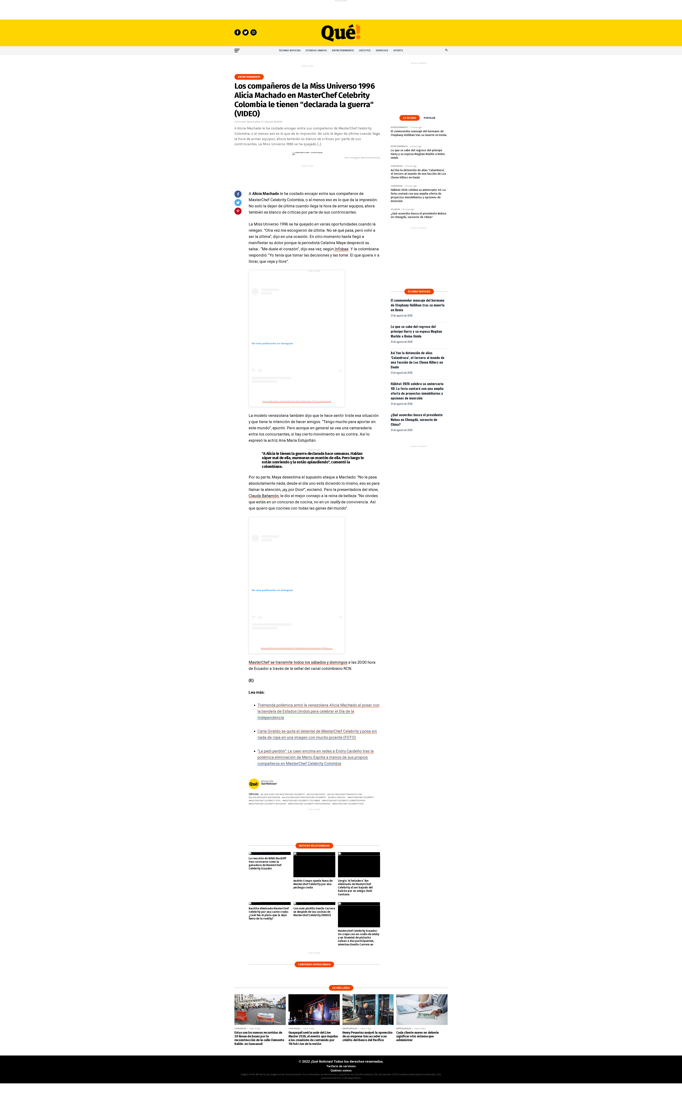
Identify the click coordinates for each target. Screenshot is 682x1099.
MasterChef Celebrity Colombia (302, 800)
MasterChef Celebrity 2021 (265, 800)
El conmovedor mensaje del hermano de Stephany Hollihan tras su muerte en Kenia (418, 305)
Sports (398, 50)
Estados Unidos (316, 50)
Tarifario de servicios (341, 1066)
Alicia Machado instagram (265, 797)
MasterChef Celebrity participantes (310, 804)
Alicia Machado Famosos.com (345, 794)
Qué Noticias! (269, 783)
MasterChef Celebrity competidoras (344, 800)
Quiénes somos (341, 1070)
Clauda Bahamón (264, 496)
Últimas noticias (290, 50)
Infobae (341, 249)
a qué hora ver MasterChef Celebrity (283, 794)
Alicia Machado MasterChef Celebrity (304, 797)
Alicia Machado (316, 794)
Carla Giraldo (337, 797)
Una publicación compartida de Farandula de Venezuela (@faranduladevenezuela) (304, 647)
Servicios (382, 50)
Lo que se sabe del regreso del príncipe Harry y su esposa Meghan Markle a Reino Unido (416, 331)
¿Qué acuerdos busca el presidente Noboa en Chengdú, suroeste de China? (417, 419)
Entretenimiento (343, 50)
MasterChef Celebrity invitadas (268, 804)
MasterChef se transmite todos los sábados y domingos (298, 662)
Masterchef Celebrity (361, 797)
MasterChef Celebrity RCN (349, 804)
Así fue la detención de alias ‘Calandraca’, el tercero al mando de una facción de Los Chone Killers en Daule (417, 360)
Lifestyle (365, 50)
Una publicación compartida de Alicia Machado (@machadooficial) (297, 401)
